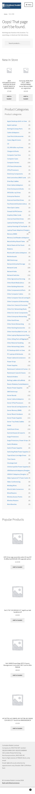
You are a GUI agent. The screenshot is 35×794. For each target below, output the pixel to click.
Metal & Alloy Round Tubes (16, 241)
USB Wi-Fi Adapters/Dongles (16, 474)
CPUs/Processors (13, 170)
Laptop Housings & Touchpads (17, 226)
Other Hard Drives (13, 320)
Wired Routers (12, 493)
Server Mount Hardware (15, 414)
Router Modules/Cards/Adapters (17, 384)
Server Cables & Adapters (15, 399)
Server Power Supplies (14, 418)
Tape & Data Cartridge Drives (16, 455)
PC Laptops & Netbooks (15, 354)
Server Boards (11, 395)
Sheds (9, 425)
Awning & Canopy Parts (15, 129)
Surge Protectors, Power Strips (17, 440)
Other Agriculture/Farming (16, 279)
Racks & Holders (12, 377)
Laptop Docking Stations (15, 223)
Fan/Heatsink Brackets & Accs (17, 204)
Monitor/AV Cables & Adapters (17, 253)
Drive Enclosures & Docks (15, 189)
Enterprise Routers (13, 196)
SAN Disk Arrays (12, 392)
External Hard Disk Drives (15, 200)
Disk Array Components (15, 174)
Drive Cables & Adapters (15, 185)
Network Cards (12, 268)
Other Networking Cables (15, 346)
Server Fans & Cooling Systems (17, 407)
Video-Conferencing (13, 482)
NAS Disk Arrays (12, 260)
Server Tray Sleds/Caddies (15, 422)
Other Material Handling (15, 343)
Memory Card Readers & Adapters (18, 238)
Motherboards (12, 256)
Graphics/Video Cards (14, 215)
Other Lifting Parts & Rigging (16, 339)
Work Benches (12, 504)
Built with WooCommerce (10, 783)
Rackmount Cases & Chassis (16, 373)
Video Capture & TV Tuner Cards (17, 478)
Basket (27, 789)
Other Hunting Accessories (16, 328)
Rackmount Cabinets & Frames (17, 369)
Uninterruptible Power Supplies (17, 467)
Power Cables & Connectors (16, 358)
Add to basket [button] (9, 97)
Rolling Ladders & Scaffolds (16, 380)
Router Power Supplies (14, 388)
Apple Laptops (12, 125)
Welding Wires (12, 485)
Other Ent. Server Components (17, 313)
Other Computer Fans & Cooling (17, 298)
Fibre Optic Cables (13, 208)
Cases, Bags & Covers (14, 140)
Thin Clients (11, 459)
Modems (10, 249)
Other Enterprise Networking (17, 316)
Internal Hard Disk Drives (15, 219)
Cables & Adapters (13, 132)
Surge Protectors (13, 437)
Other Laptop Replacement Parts (18, 335)
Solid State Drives (13, 429)
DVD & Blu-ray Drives (14, 192)
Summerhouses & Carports (16, 433)
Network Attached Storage (16, 264)
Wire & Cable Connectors (15, 489)
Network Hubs (12, 271)
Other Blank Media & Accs (15, 283)
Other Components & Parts (16, 290)
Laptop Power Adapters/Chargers (18, 230)
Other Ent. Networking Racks (17, 309)
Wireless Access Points (14, 497)
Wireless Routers (12, 500)
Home (5, 14)
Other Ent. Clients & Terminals (17, 305)
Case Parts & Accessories (15, 136)
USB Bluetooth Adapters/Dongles (18, 470)
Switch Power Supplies (14, 448)
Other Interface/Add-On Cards (17, 332)
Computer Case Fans (14, 155)
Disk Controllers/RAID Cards (16, 178)
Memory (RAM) (12, 234)
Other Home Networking (15, 324)
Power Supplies (12, 365)
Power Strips (11, 362)
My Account (6, 790)
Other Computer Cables (15, 294)
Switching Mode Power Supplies (17, 452)
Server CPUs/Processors (15, 403)
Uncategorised (12, 463)
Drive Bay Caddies (13, 181)
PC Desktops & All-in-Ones (16, 350)
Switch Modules (12, 444)
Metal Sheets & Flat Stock (15, 245)
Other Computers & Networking (17, 301)
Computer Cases (12, 159)
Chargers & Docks (13, 151)
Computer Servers (13, 162)
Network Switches (13, 275)
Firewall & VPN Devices (14, 211)
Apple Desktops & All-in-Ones (17, 121)
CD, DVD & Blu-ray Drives (15, 147)
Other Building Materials (15, 286)
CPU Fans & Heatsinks (14, 166)
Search (17, 790)
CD (8, 144)
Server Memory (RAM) (14, 410)
